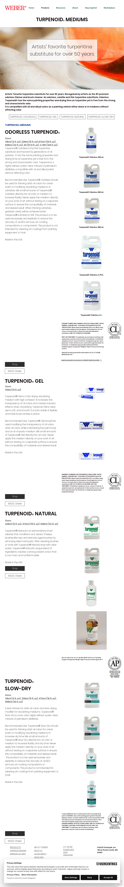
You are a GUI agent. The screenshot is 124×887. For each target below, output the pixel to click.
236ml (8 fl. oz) (30, 141)
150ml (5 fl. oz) (13, 389)
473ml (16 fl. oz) (46, 141)
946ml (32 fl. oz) (14, 144)
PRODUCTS (15, 847)
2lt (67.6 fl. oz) (31, 144)
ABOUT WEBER (41, 847)
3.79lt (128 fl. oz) (49, 144)
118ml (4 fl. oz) (13, 698)
